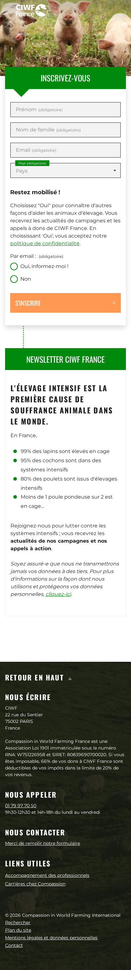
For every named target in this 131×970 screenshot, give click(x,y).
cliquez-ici (58, 594)
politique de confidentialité (44, 243)
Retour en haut (35, 677)
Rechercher (18, 922)
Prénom (39, 109)
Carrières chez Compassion (35, 884)
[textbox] (65, 171)
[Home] (33, 11)
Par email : (36, 256)
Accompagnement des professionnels (47, 875)
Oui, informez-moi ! (44, 266)
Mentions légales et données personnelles (51, 938)
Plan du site (18, 930)
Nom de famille (48, 129)
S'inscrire (28, 303)
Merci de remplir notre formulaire (42, 843)
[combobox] (65, 170)
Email (36, 150)
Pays (32, 163)
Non (25, 279)
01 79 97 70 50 (20, 805)
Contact (14, 945)
